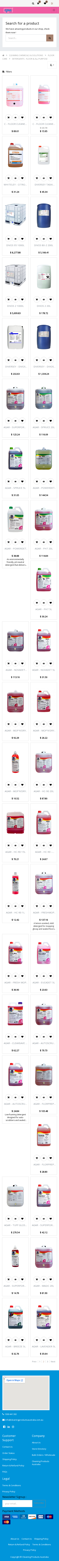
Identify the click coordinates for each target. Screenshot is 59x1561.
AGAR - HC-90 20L (44, 791)
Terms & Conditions (11, 1485)
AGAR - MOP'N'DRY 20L (15, 730)
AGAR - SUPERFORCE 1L (15, 1286)
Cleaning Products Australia (40, 1463)
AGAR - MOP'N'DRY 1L (15, 791)
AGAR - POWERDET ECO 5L (15, 548)
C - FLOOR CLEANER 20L (15, 124)
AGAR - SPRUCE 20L (44, 427)
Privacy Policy (8, 1491)
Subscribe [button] (39, 1502)
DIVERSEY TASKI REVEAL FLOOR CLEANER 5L (44, 184)
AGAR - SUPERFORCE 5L (43, 1225)
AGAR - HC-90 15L (15, 851)
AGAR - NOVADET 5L (43, 669)
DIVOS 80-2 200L (43, 245)
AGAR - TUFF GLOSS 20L (15, 1225)
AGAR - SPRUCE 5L (15, 487)
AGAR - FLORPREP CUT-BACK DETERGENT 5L (44, 1164)
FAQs (4, 1471)
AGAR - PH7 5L (43, 609)
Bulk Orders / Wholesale (43, 1455)
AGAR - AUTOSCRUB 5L (15, 1104)
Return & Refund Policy (13, 1465)
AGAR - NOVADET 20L (15, 670)
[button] (52, 65)
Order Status (8, 1453)
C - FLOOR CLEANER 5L (44, 124)
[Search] (49, 38)
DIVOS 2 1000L (15, 305)
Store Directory (39, 1448)
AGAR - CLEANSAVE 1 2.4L (15, 1043)
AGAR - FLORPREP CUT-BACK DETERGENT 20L (44, 1104)
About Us (36, 1442)
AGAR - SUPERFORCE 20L (15, 427)
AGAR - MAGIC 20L (44, 1285)
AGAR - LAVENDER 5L (44, 1346)
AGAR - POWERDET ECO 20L (44, 488)
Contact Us (7, 1446)
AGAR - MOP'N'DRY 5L (43, 730)
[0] (38, 3)
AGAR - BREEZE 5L (15, 1346)
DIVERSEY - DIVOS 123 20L (15, 366)
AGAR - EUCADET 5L (44, 982)
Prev (34, 1361)
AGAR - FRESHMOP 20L (43, 912)
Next (53, 1361)
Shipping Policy (9, 1459)
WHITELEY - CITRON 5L (15, 184)
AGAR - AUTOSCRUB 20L (43, 1043)
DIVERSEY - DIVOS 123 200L (44, 366)
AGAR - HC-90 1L (15, 912)
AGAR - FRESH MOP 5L (15, 982)
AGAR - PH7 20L (44, 548)
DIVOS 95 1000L (15, 245)
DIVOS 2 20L (44, 305)
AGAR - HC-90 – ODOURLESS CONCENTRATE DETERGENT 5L (43, 852)
